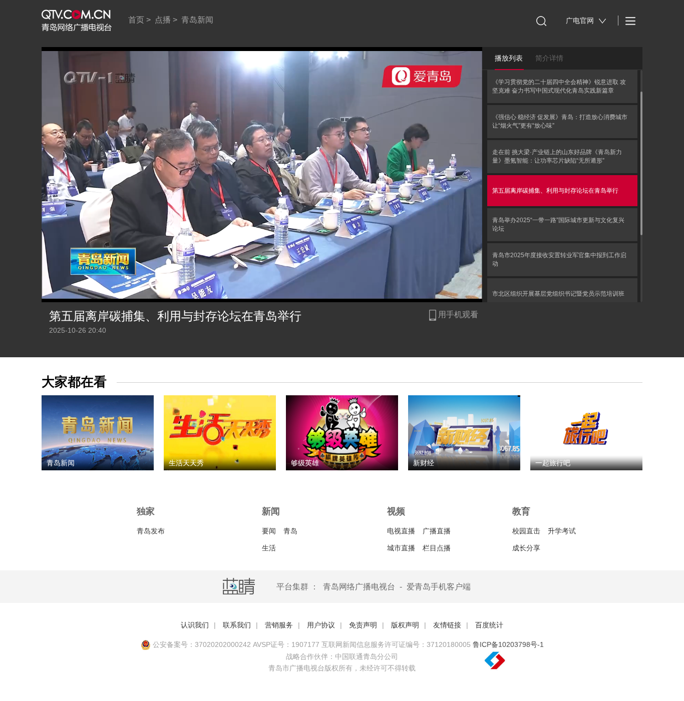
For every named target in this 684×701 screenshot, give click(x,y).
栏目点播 (437, 548)
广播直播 (437, 531)
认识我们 (195, 625)
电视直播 (401, 531)
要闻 (269, 531)
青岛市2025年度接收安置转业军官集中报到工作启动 (559, 259)
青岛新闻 (197, 20)
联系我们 (237, 625)
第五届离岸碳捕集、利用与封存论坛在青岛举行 (555, 190)
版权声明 (405, 625)
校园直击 (526, 531)
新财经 (423, 463)
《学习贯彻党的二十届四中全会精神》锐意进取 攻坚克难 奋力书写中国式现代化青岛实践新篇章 (559, 86)
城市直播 (401, 548)
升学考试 (562, 531)
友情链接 (447, 625)
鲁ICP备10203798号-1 (508, 644)
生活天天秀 (186, 463)
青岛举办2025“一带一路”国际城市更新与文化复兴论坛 (558, 224)
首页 (136, 20)
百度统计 (489, 625)
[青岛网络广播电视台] (77, 20)
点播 (163, 20)
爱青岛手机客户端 (439, 586)
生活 (269, 548)
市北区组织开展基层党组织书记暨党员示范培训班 (558, 293)
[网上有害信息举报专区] (522, 660)
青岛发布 (151, 531)
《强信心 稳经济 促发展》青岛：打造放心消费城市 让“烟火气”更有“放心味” (559, 121)
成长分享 (526, 548)
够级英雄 (305, 463)
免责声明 (363, 625)
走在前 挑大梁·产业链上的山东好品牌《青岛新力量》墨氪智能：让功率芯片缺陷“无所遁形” (557, 156)
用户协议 (321, 625)
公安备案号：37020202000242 (201, 644)
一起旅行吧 (552, 463)
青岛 (290, 531)
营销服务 (279, 625)
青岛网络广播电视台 (359, 586)
